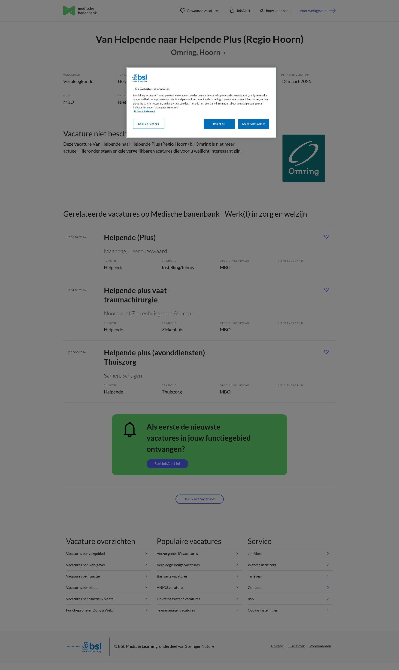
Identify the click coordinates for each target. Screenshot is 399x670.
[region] (201, 102)
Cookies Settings (148, 123)
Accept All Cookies (253, 123)
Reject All (219, 123)
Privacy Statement (144, 111)
